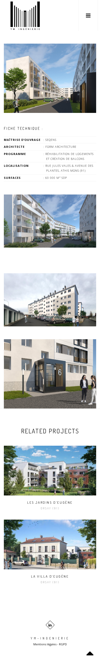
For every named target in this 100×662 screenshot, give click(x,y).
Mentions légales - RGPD (50, 644)
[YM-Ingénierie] (25, 15)
